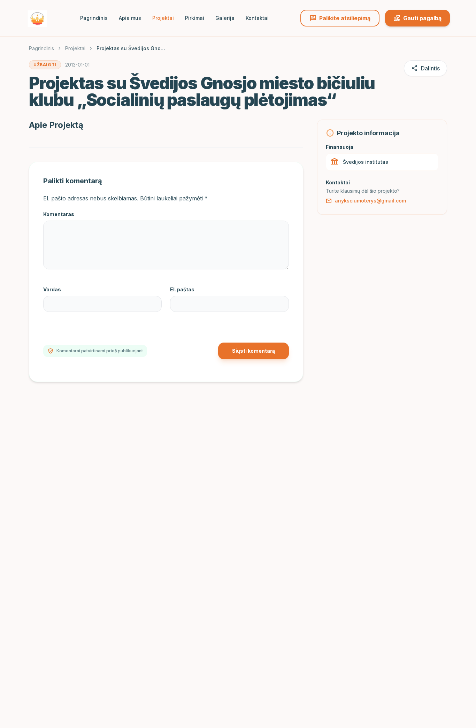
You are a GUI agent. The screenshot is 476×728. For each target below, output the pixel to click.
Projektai (163, 18)
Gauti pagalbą (417, 18)
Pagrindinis (94, 18)
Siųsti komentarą (253, 351)
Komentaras (58, 214)
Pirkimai (194, 18)
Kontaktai (257, 18)
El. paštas (182, 289)
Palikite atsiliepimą (339, 18)
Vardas (52, 289)
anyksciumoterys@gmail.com (366, 200)
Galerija (225, 18)
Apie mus (130, 18)
